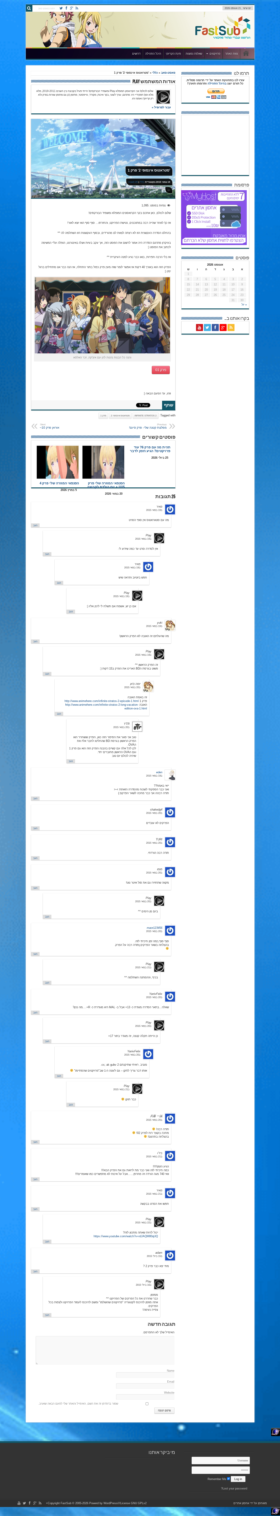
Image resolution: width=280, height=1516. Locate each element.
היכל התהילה (153, 53)
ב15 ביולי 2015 (154, 1256)
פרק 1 (103, 415)
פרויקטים (215, 53)
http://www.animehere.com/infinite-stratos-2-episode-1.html (102, 701)
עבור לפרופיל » (161, 107)
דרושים (136, 53)
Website (169, 1392)
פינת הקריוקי (173, 53)
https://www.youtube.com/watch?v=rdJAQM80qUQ (126, 1236)
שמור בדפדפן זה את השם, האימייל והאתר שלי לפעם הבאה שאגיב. (78, 1403)
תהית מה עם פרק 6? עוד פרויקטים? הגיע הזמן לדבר (150, 449)
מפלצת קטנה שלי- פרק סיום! (148, 426)
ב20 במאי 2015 (132, 687)
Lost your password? (234, 1488)
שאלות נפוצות (194, 53)
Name (170, 1370)
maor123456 (154, 927)
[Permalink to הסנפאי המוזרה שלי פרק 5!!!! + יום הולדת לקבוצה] (103, 462)
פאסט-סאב (168, 72)
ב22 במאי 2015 (143, 1222)
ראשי (246, 54)
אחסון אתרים (241, 1503)
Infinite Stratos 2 (146, 415)
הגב (35, 525)
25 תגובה (133, 182)
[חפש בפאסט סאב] (29, 8)
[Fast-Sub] (222, 37)
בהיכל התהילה (217, 83)
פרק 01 (160, 370)
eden (159, 772)
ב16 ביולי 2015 (143, 1284)
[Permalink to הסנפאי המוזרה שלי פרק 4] (58, 462)
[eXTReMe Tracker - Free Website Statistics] (275, 1435)
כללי (155, 72)
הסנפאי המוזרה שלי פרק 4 (59, 483)
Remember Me (217, 1479)
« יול (244, 304)
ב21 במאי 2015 (143, 967)
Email (170, 1381)
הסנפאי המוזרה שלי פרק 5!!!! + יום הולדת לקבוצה (106, 485)
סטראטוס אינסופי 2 (120, 415)
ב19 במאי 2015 (154, 510)
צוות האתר (231, 53)
